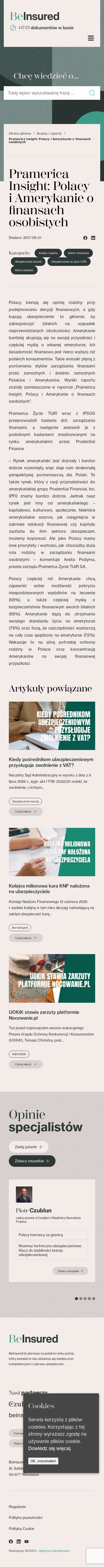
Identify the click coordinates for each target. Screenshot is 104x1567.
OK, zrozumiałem (43, 1461)
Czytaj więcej (23, 811)
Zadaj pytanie (26, 1147)
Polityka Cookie (21, 1528)
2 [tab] (80, 1298)
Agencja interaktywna (54, 1551)
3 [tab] (85, 1298)
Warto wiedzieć (24, 270)
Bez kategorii (20, 927)
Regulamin (17, 1507)
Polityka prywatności (25, 1517)
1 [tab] (76, 1298)
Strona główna (20, 133)
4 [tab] (89, 1298)
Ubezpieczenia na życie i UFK (69, 261)
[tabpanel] (52, 1230)
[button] (91, 93)
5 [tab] (93, 1298)
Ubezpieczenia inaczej (28, 261)
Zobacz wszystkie (29, 1161)
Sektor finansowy (78, 253)
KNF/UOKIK (19, 1054)
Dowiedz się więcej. (49, 1448)
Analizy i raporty (49, 133)
